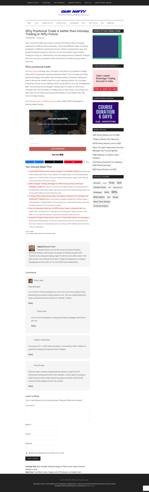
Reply (30, 303)
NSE (108, 197)
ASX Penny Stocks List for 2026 (106, 135)
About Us (63, 480)
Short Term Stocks (101, 202)
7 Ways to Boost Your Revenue (106, 139)
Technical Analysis (100, 206)
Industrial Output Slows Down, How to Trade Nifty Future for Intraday (58, 217)
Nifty (32, 231)
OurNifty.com (74, 13)
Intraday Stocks (99, 187)
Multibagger (97, 192)
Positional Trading (50, 233)
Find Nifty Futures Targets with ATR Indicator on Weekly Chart (57, 472)
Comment (30, 405)
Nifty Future (41, 233)
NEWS (106, 192)
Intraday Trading (33, 233)
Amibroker (96, 183)
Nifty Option (99, 197)
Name (28, 424)
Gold (119, 183)
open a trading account (46, 101)
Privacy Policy (78, 480)
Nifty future (33, 71)
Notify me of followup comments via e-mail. (46, 453)
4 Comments (40, 38)
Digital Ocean (90, 485)
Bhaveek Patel (49, 247)
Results (115, 197)
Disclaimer (85, 480)
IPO (109, 187)
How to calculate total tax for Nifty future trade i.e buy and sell (55, 208)
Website (28, 443)
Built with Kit (57, 154)
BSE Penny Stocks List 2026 (104, 169)
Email (28, 434)
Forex (111, 182)
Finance (104, 183)
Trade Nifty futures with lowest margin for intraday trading (54, 171)
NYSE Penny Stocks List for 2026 (107, 143)
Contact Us (70, 480)
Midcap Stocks (117, 187)
